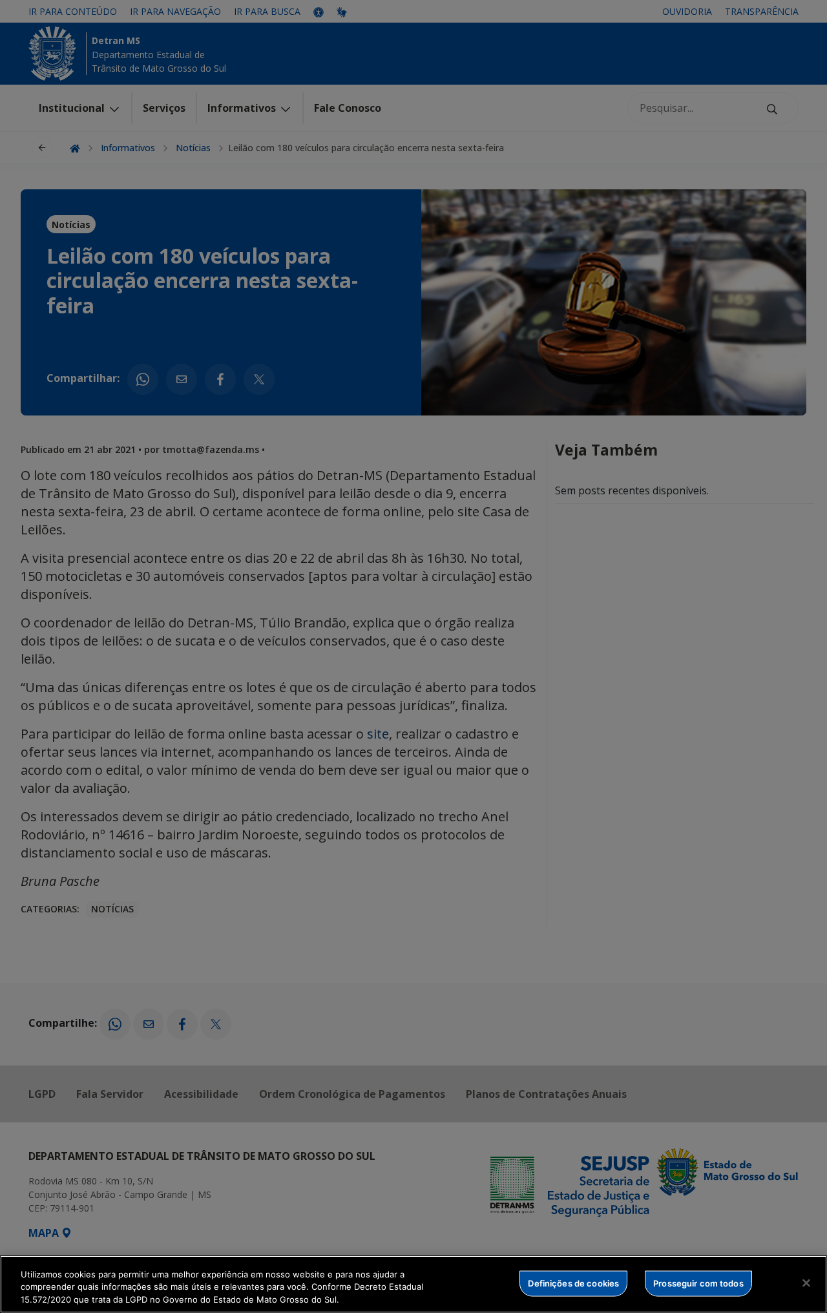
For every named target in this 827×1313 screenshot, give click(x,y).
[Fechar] (806, 1282)
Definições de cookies (573, 1282)
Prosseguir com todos (698, 1282)
